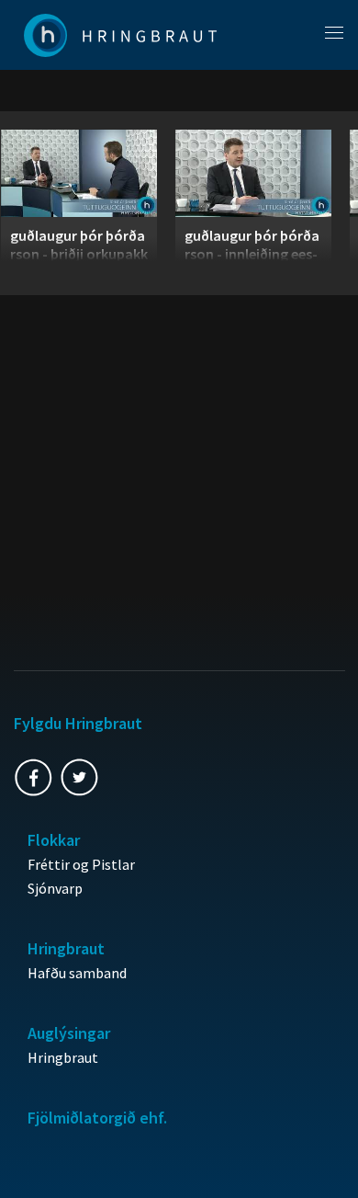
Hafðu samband (77, 973)
